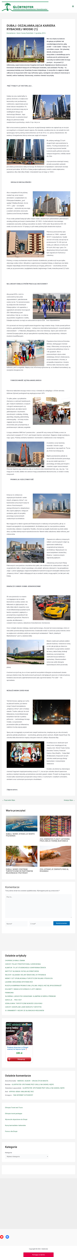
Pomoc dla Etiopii (11, 1131)
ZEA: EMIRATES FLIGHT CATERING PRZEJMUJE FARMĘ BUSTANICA (55, 840)
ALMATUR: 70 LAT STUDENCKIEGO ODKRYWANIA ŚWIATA (25, 968)
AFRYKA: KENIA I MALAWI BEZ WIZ (21, 1091)
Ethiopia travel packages (13, 1113)
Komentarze (11, 33)
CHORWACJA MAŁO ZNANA (15, 960)
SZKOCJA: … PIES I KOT (13, 1000)
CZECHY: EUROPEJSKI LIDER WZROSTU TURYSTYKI (23, 1007)
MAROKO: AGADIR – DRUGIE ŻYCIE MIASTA (32, 1081)
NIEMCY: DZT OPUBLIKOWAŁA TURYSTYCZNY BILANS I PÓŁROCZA (29, 978)
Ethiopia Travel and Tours (14, 1107)
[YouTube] (1, 1237)
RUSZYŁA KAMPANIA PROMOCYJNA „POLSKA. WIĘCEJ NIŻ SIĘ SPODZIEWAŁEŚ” (33, 985)
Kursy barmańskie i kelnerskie (15, 1125)
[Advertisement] (38, 1203)
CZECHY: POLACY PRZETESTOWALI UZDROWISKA (23, 964)
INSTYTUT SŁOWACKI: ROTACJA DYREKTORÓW (22, 971)
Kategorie (8, 1153)
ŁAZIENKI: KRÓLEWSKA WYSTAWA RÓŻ (19, 982)
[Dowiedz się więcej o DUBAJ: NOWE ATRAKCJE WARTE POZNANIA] (21, 823)
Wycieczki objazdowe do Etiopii (16, 1119)
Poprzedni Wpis (8, 800)
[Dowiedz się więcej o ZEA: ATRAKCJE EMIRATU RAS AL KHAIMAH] (55, 856)
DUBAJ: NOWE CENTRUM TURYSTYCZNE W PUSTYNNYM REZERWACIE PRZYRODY (19, 871)
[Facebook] (7, 1237)
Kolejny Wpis (69, 800)
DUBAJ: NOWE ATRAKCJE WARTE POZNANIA (20, 835)
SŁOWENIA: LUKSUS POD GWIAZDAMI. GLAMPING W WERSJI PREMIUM (30, 996)
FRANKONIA (9, 993)
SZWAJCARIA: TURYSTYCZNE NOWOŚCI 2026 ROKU (23, 1003)
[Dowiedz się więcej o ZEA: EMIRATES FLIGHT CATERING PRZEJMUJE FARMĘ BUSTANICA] (55, 826)
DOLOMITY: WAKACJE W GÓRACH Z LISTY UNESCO (23, 989)
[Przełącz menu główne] (73, 6)
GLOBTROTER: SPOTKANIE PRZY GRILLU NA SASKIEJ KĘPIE (33, 1084)
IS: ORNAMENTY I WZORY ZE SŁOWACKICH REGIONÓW (24, 1010)
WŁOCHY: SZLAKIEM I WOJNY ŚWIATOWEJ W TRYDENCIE (25, 975)
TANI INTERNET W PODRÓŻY (23, 1095)
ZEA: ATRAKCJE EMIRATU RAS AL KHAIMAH (54, 870)
